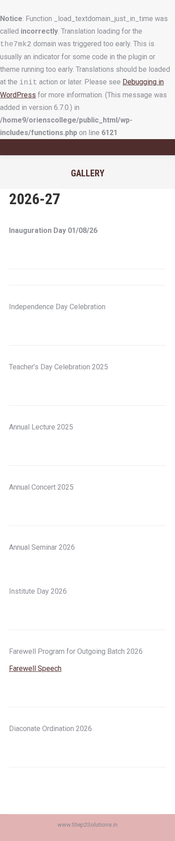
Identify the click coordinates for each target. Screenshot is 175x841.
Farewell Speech (35, 668)
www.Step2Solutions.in (87, 824)
